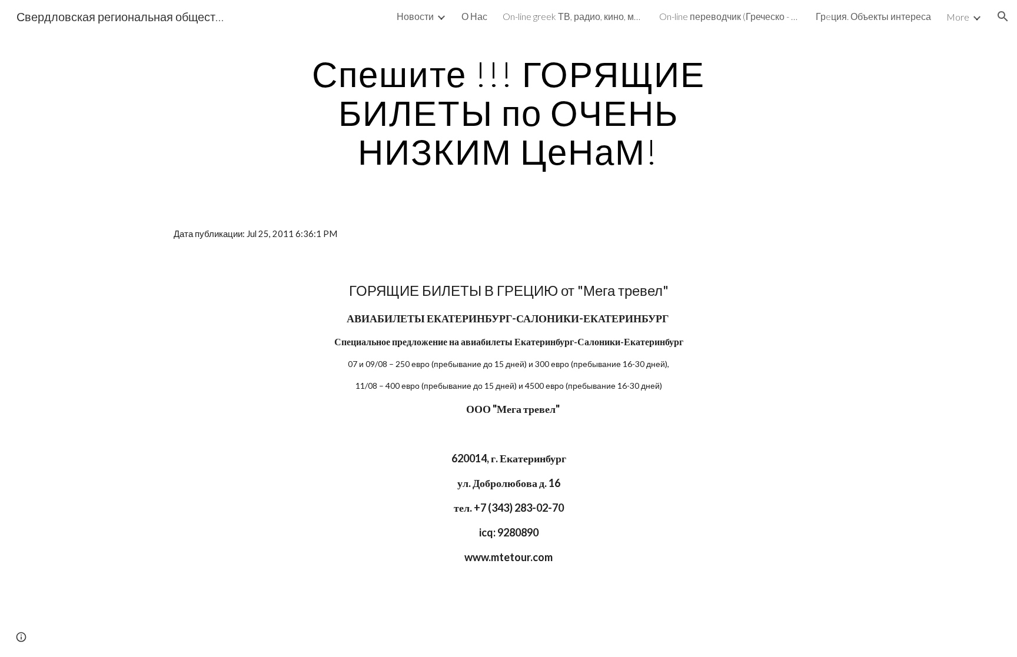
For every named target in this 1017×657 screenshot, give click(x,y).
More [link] (957, 16)
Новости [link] (415, 16)
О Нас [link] (474, 16)
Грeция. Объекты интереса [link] (873, 16)
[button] (1003, 16)
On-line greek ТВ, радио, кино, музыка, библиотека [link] (573, 16)
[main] (508, 112)
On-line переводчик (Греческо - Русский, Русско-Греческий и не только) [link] (729, 16)
